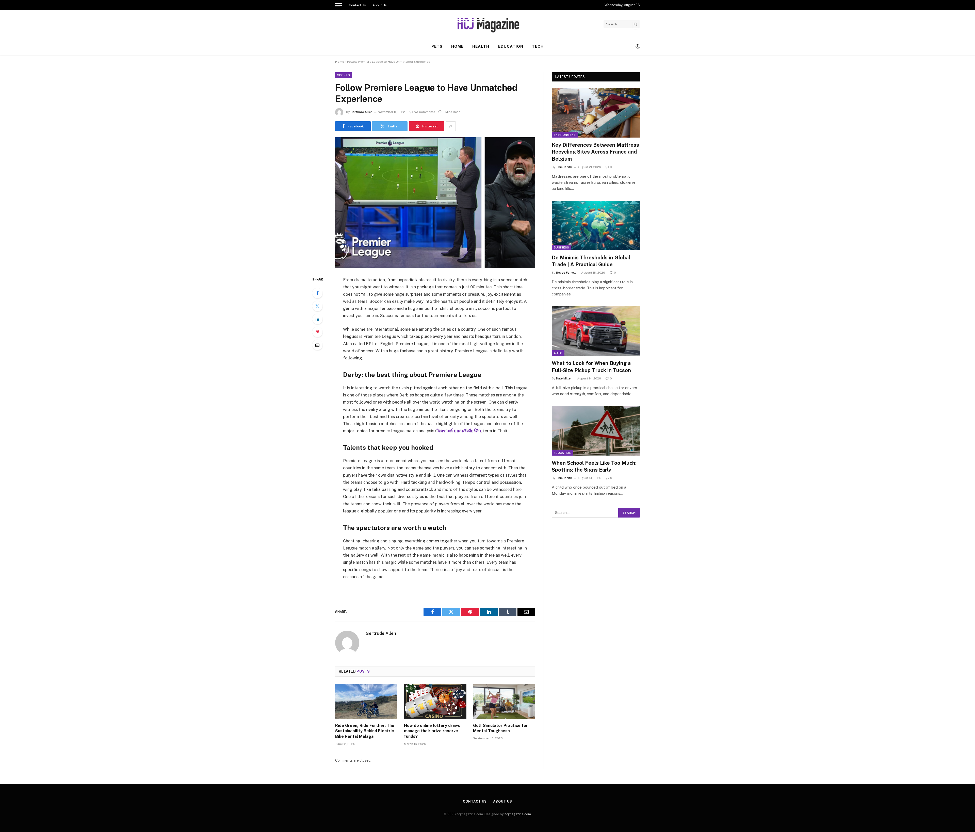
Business (561, 247)
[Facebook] (317, 293)
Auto (558, 353)
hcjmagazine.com (518, 814)
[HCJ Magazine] (487, 24)
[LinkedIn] (317, 319)
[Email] (317, 345)
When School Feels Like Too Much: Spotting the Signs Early (594, 466)
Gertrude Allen (361, 112)
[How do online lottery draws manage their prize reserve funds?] (435, 701)
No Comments (424, 112)
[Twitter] (317, 306)
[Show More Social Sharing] (451, 126)
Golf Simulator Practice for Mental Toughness (500, 728)
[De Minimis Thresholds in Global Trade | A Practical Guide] (596, 225)
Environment (565, 134)
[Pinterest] (317, 332)
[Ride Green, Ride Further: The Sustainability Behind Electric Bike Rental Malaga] (366, 701)
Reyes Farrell (566, 272)
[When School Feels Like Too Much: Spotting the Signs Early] (596, 431)
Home (457, 46)
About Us (379, 5)
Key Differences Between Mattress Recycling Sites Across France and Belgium (595, 152)
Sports (343, 75)
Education (510, 46)
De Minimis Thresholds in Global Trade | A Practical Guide (591, 261)
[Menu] (338, 5)
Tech (538, 46)
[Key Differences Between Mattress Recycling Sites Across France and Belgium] (596, 113)
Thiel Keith (564, 167)
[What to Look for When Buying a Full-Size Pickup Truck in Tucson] (596, 331)
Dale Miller (564, 378)
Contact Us (357, 5)
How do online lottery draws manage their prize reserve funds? (432, 731)
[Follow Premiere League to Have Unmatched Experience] (435, 202)
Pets (437, 46)
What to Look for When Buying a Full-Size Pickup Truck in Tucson (591, 366)
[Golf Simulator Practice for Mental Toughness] (504, 701)
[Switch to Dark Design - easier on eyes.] (637, 46)
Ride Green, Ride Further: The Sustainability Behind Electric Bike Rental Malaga (364, 731)
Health (480, 46)
